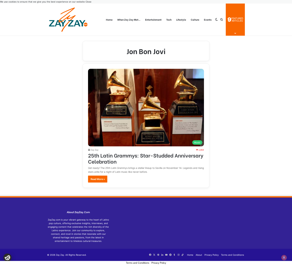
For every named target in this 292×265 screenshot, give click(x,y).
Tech (169, 19)
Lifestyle (181, 19)
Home (109, 19)
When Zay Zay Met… (128, 19)
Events (208, 19)
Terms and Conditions (232, 255)
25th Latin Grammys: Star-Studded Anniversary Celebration (145, 158)
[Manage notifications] (284, 257)
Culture (195, 19)
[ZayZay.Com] (68, 19)
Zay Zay (95, 150)
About (199, 255)
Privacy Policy (211, 255)
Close (88, 1)
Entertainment (153, 19)
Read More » (98, 179)
